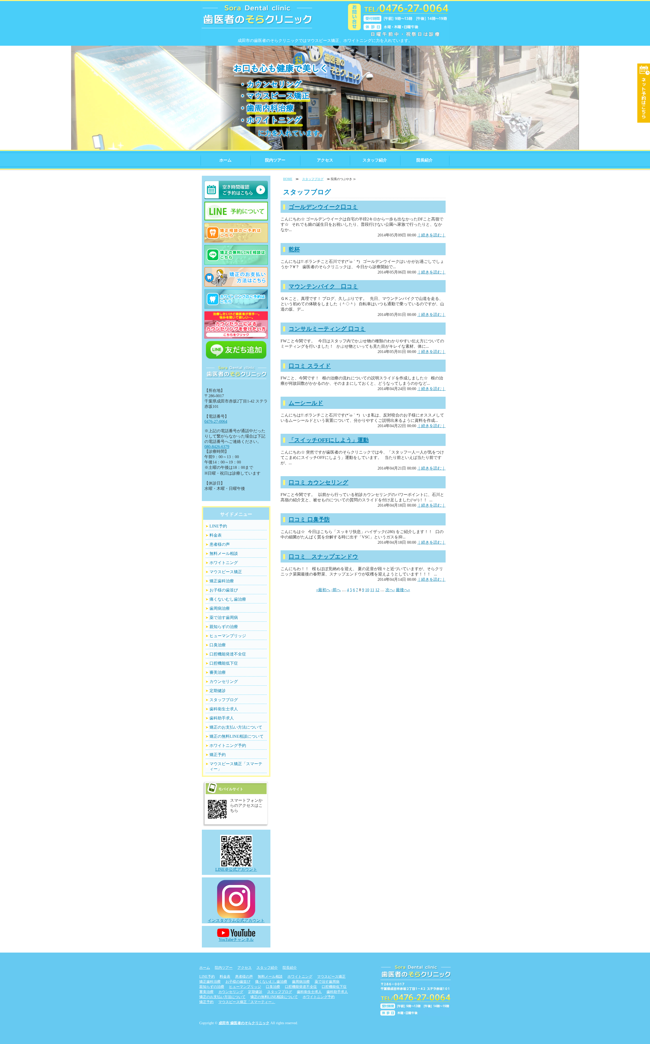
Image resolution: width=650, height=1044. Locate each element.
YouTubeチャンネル (236, 939)
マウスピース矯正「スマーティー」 (235, 766)
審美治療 (217, 672)
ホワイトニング (223, 562)
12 (377, 590)
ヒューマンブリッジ (227, 636)
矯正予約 (217, 754)
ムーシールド (306, 403)
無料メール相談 (223, 553)
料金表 (215, 535)
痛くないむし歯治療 (227, 599)
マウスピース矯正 (225, 572)
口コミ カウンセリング (318, 482)
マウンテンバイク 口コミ (323, 286)
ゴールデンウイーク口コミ (323, 207)
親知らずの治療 (223, 626)
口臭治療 (217, 645)
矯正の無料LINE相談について (236, 736)
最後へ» (403, 590)
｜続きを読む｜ (431, 235)
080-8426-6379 (216, 446)
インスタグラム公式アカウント (236, 920)
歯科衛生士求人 (223, 709)
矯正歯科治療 (221, 581)
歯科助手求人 (221, 718)
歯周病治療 (219, 608)
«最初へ (323, 590)
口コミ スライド (310, 366)
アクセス (325, 160)
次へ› (390, 590)
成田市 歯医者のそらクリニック (244, 1023)
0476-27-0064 (215, 421)
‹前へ (336, 590)
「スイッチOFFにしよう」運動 (329, 440)
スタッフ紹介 (375, 160)
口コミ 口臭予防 (309, 519)
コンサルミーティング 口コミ (327, 329)
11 (372, 590)
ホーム (225, 160)
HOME (287, 179)
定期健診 (217, 690)
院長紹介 (424, 160)
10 (367, 590)
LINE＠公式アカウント (236, 869)
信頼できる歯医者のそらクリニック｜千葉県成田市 (257, 20)
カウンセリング (223, 681)
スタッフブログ (312, 179)
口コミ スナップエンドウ (323, 556)
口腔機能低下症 (223, 663)
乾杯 (294, 249)
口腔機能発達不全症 (227, 654)
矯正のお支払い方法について (235, 727)
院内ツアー (275, 160)
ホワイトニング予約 (227, 745)
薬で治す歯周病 (223, 617)
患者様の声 (219, 544)
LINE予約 (218, 526)
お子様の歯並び (223, 590)
